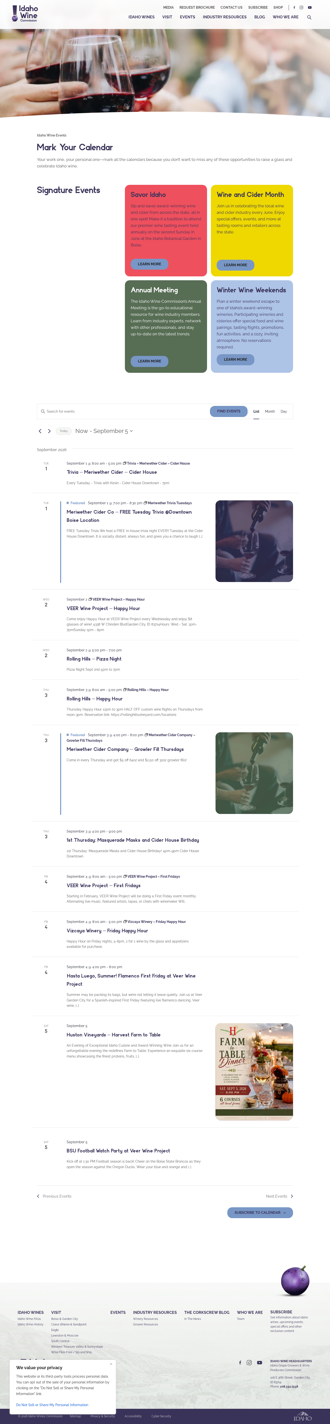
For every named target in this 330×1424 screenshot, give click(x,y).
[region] (63, 1387)
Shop (278, 7)
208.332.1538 (289, 1386)
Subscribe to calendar (257, 1212)
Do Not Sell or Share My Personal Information (52, 1405)
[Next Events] (49, 431)
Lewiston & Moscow (65, 1335)
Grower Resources (145, 1324)
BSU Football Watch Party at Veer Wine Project (118, 1151)
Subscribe (258, 7)
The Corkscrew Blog (207, 1312)
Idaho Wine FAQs (29, 1319)
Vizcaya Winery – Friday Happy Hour (107, 931)
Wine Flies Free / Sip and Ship (71, 1352)
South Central (60, 1341)
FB (294, 7)
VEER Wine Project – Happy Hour (103, 608)
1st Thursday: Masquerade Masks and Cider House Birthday (133, 840)
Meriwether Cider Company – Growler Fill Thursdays (125, 749)
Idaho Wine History (30, 1324)
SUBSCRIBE (281, 1312)
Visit (167, 17)
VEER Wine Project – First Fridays (104, 885)
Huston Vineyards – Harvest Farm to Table (114, 1035)
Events (187, 17)
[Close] (111, 1364)
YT (309, 7)
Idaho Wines (142, 17)
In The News (192, 1319)
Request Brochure (197, 7)
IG (301, 7)
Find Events (228, 411)
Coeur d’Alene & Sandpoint (68, 1324)
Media (168, 7)
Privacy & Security (103, 1416)
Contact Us (232, 7)
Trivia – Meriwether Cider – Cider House (112, 472)
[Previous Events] (40, 431)
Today (64, 431)
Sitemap (75, 1416)
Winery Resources (145, 1319)
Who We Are (286, 17)
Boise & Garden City (64, 1319)
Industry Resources (225, 17)
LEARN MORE (235, 359)
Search (309, 17)
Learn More (235, 265)
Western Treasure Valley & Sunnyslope (77, 1346)
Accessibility (133, 1416)
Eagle (55, 1330)
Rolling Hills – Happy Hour (95, 699)
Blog (259, 17)
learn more (149, 264)
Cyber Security (161, 1416)
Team (240, 1319)
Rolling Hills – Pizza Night (94, 659)
